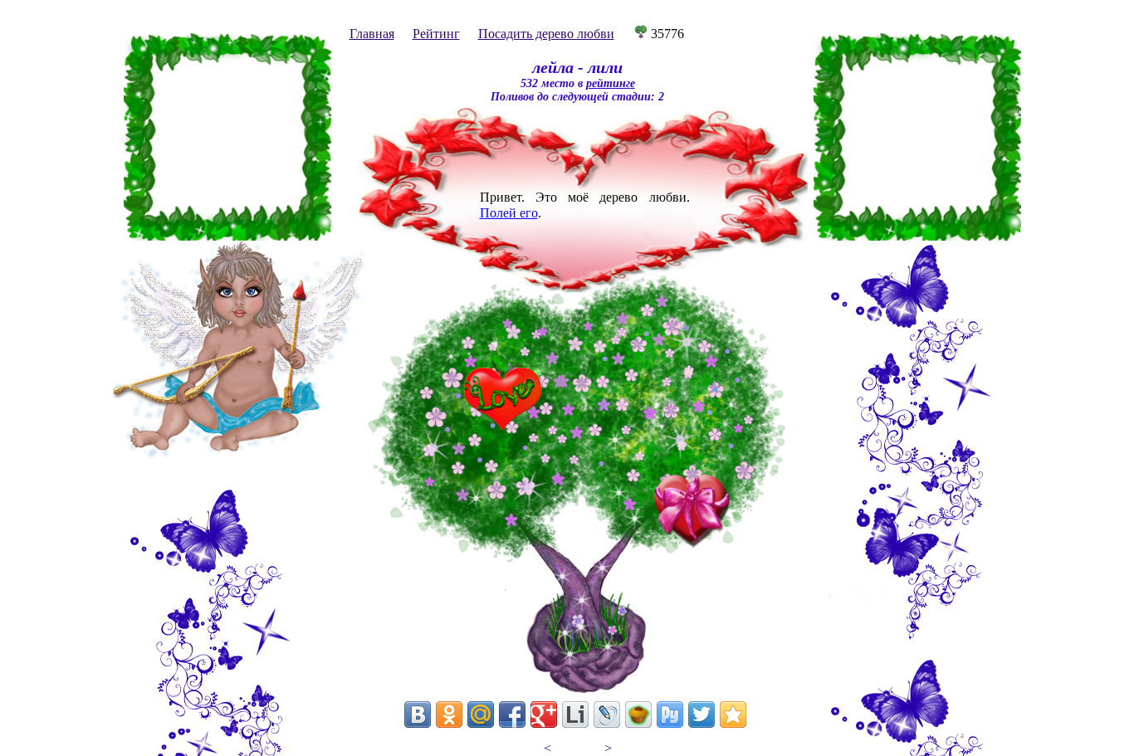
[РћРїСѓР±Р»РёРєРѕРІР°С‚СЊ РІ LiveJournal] (607, 714)
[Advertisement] (227, 137)
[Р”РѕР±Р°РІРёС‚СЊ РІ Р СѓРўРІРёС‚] (670, 714)
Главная (371, 34)
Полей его (509, 213)
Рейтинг (436, 34)
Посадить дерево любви (546, 34)
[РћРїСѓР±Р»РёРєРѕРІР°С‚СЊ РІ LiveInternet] (575, 714)
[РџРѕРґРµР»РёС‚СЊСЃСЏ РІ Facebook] (512, 714)
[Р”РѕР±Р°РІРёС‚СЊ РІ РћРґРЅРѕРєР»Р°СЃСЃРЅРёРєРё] (449, 714)
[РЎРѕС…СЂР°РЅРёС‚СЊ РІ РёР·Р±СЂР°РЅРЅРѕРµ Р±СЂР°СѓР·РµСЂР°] (733, 714)
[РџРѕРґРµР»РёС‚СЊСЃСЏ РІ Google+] (543, 714)
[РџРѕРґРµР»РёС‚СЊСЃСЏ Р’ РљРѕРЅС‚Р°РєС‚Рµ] (417, 714)
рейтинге (610, 83)
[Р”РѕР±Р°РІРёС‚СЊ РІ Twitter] (701, 714)
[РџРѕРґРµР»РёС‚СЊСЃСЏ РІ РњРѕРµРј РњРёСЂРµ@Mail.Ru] (480, 714)
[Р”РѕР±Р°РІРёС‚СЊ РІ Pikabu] (638, 714)
